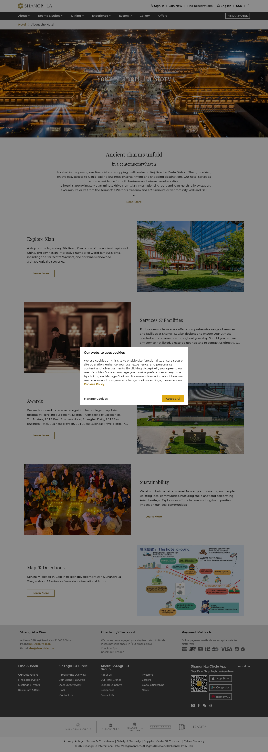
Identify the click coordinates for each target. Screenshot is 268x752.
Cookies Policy (94, 384)
